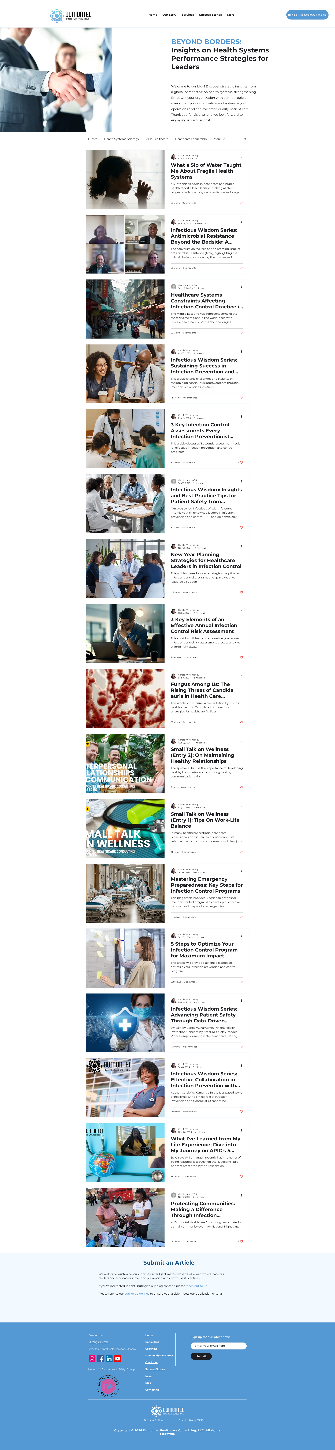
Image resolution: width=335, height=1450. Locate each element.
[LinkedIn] (109, 1358)
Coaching (151, 1348)
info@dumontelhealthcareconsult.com (112, 1349)
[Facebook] (100, 1358)
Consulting (152, 1342)
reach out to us (196, 1286)
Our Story (151, 1362)
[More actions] (242, 157)
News (148, 1376)
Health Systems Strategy (121, 139)
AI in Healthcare (157, 139)
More (217, 139)
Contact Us (152, 1389)
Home (149, 1335)
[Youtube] (117, 1358)
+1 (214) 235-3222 (99, 1342)
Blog (148, 1382)
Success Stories (155, 1369)
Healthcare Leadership (191, 139)
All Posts (91, 139)
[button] (188, 14)
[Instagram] (92, 1358)
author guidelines (137, 1293)
